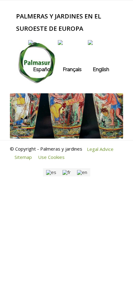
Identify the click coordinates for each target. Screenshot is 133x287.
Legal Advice (100, 149)
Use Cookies (51, 157)
